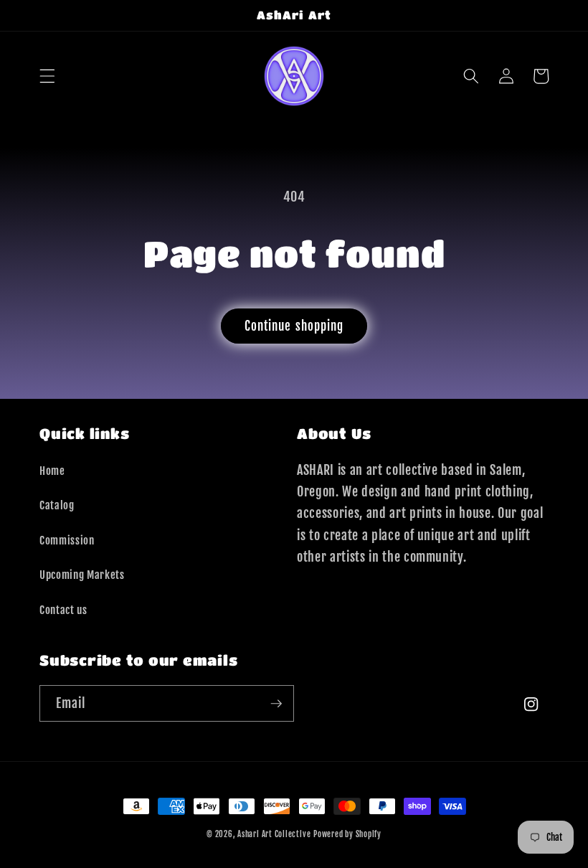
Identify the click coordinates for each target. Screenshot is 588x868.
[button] (47, 76)
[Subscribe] (276, 703)
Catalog (57, 505)
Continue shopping (294, 326)
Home (52, 470)
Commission (67, 540)
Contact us (63, 610)
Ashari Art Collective (273, 834)
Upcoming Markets (82, 574)
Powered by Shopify (347, 834)
